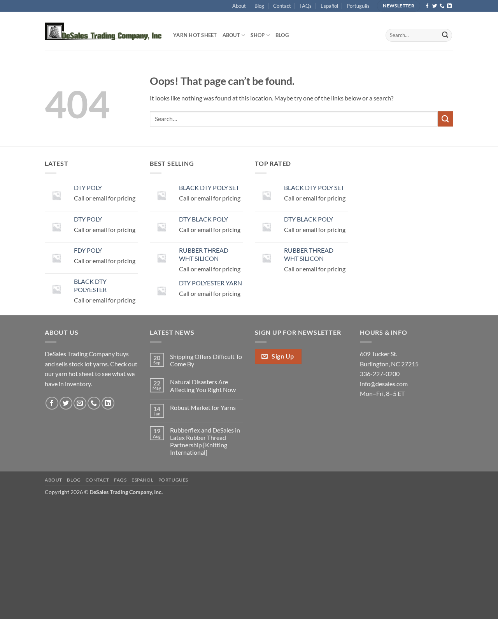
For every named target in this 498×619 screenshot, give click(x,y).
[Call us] (442, 6)
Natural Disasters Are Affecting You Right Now (203, 385)
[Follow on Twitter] (434, 6)
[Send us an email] (80, 403)
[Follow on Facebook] (427, 6)
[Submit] (445, 35)
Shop (258, 35)
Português (358, 6)
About (239, 6)
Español (329, 6)
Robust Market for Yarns (203, 407)
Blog (259, 6)
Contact (282, 6)
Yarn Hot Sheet (195, 35)
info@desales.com (384, 383)
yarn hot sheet (74, 373)
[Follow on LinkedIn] (449, 6)
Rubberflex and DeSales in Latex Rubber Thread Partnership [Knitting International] (205, 441)
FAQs (306, 6)
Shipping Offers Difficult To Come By (206, 360)
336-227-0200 (380, 373)
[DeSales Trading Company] (103, 31)
